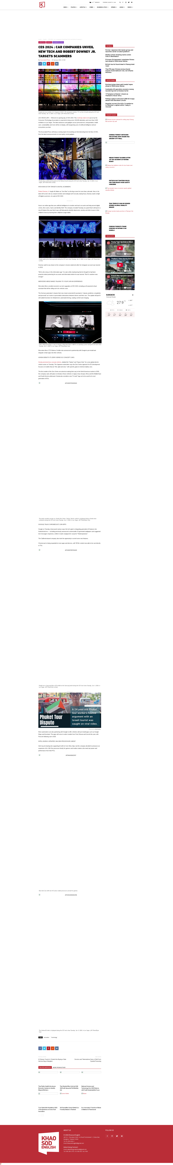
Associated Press (45, 60)
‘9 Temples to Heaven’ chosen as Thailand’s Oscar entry (116, 94)
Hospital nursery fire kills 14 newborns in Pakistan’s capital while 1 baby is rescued (119, 105)
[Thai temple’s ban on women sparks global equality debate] (120, 197)
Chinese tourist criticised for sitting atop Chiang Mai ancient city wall (119, 136)
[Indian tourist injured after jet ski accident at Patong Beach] (120, 152)
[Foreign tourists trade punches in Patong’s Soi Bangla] (120, 220)
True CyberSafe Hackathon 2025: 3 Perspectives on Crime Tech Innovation (48, 1109)
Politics (73, 7)
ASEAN (121, 7)
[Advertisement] (86, 23)
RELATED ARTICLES (45, 1067)
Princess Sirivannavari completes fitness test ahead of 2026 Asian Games (119, 60)
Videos (129, 7)
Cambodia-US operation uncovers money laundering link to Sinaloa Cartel (119, 90)
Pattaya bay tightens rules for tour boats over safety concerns (119, 182)
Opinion (113, 7)
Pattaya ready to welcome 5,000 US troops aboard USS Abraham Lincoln (120, 99)
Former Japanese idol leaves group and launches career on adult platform (119, 50)
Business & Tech (102, 7)
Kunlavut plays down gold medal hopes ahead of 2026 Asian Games (119, 85)
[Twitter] (128, 2)
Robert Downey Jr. (43, 191)
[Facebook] (122, 2)
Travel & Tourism (111, 115)
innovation (46, 1037)
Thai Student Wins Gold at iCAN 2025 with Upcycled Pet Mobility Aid (69, 1088)
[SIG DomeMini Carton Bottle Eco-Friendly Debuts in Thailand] (70, 1099)
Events (44, 39)
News (65, 7)
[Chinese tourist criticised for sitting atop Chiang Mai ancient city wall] (120, 129)
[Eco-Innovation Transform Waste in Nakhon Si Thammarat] (91, 1099)
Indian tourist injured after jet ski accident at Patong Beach (119, 159)
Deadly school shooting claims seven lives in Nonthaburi (118, 55)
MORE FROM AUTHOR (59, 1067)
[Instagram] (125, 2)
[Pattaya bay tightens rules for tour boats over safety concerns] (120, 175)
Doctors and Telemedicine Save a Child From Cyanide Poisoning (88, 1060)
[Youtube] (131, 2)
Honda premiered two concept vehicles (49, 362)
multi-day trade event (83, 118)
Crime (91, 7)
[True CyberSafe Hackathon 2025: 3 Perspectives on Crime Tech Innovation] (48, 1099)
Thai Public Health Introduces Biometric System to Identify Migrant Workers (47, 1088)
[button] (120, 2)
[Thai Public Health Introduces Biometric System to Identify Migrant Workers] (48, 1078)
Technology (54, 1037)
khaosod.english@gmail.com (75, 1143)
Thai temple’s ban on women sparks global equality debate (119, 205)
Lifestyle (82, 7)
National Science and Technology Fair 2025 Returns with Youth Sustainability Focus (90, 1088)
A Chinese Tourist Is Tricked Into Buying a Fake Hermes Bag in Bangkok (52, 1060)
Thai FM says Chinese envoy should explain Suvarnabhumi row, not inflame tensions (119, 70)
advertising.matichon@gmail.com (77, 1149)
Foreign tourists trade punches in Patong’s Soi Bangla (117, 228)
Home (40, 39)
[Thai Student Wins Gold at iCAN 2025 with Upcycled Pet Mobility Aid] (70, 1078)
